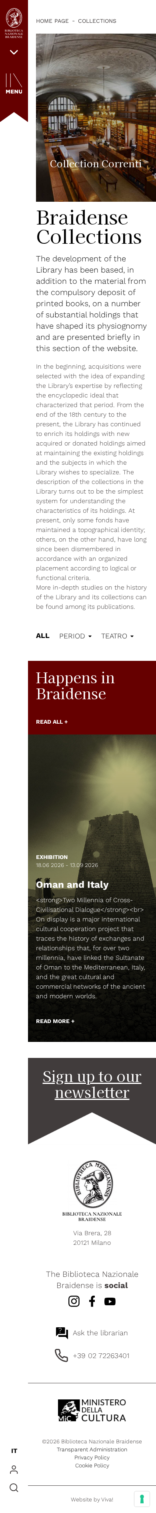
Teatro (114, 636)
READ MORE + (55, 1021)
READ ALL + (52, 721)
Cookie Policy (92, 1465)
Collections (97, 21)
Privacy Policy (92, 1457)
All (43, 635)
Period (72, 636)
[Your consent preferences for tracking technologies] (142, 1499)
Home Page (52, 21)
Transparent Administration (92, 1449)
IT (14, 1451)
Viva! (107, 1499)
